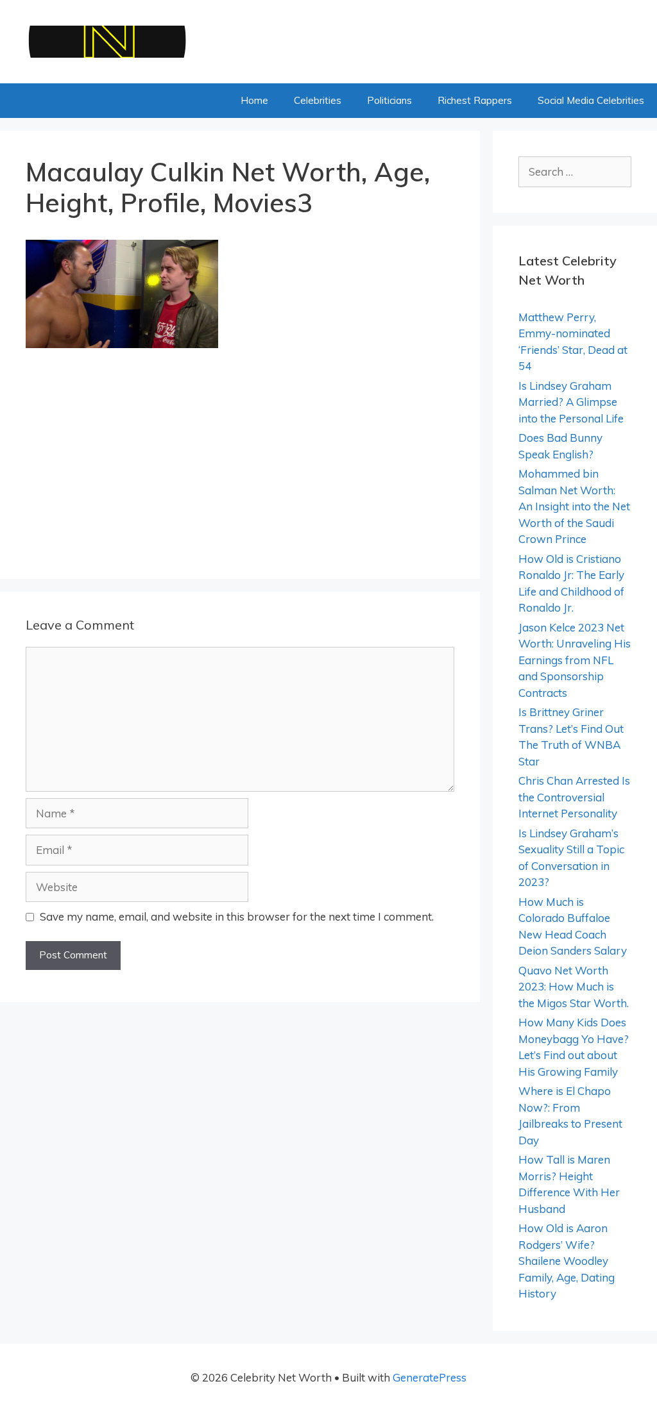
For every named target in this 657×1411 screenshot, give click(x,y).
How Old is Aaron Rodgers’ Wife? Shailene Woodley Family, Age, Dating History (566, 1260)
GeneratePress (429, 1377)
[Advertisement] (240, 458)
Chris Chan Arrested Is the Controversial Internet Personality (574, 797)
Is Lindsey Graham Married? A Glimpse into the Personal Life (571, 402)
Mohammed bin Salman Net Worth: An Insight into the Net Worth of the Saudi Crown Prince (574, 506)
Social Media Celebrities (591, 100)
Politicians (389, 100)
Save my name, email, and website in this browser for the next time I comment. (237, 916)
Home (254, 100)
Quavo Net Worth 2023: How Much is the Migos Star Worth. (573, 987)
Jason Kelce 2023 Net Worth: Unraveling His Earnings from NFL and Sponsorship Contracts (574, 660)
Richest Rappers (475, 100)
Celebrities (317, 100)
